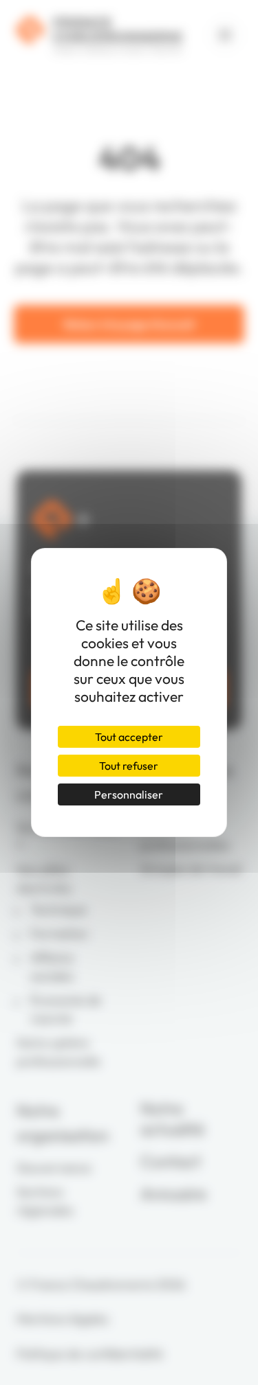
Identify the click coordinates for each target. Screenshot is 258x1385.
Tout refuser (128, 765)
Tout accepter (129, 737)
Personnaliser (128, 794)
